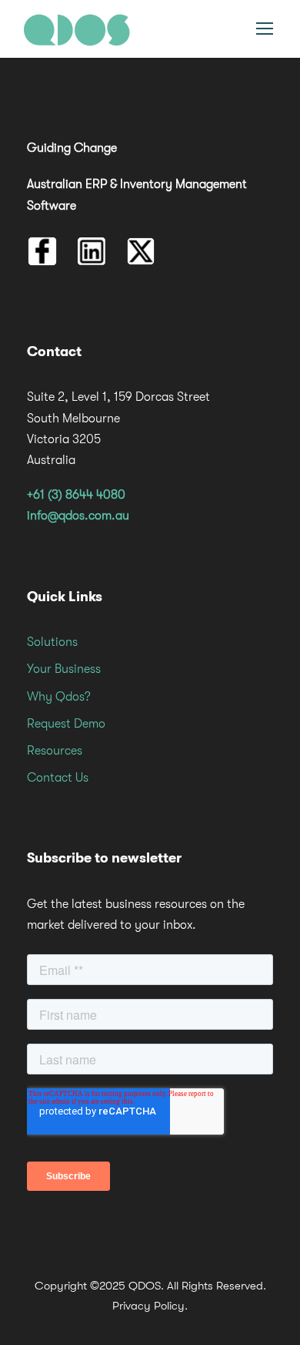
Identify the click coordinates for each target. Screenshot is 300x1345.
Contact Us (57, 778)
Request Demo (66, 724)
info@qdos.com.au (78, 516)
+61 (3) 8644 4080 (76, 495)
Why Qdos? (59, 697)
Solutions (52, 642)
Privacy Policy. (150, 1306)
